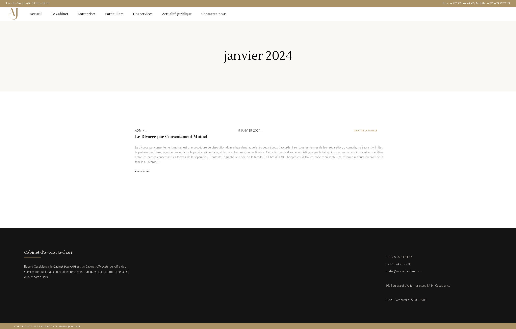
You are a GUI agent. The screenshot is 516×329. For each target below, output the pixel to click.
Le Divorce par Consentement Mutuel (171, 136)
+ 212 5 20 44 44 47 (462, 3)
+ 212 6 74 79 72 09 (498, 3)
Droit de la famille (365, 130)
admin (140, 130)
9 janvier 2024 (249, 130)
